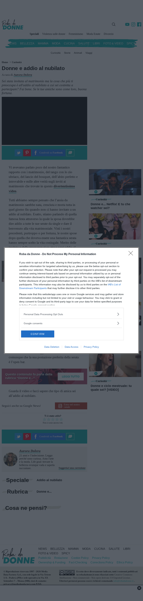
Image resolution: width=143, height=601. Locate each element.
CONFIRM (38, 334)
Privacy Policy (91, 346)
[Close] (132, 254)
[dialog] (71, 300)
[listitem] (71, 314)
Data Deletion (51, 346)
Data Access (71, 346)
